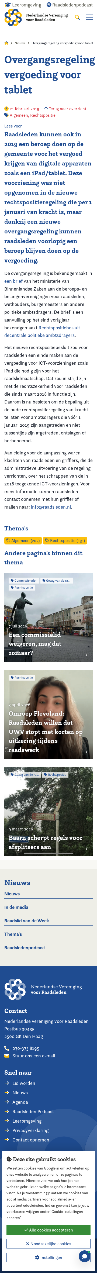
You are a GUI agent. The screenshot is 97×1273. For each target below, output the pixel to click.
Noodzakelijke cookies (50, 1243)
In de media (16, 907)
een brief (13, 281)
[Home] (39, 17)
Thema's (13, 934)
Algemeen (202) (25, 540)
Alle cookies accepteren (50, 1230)
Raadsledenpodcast (24, 947)
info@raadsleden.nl (51, 507)
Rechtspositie (43, 115)
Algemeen (19, 115)
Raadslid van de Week (26, 920)
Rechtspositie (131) (67, 540)
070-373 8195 (25, 1048)
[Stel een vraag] (85, 1256)
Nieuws (20, 43)
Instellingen (50, 1257)
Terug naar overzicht (67, 108)
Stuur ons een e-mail (33, 1055)
